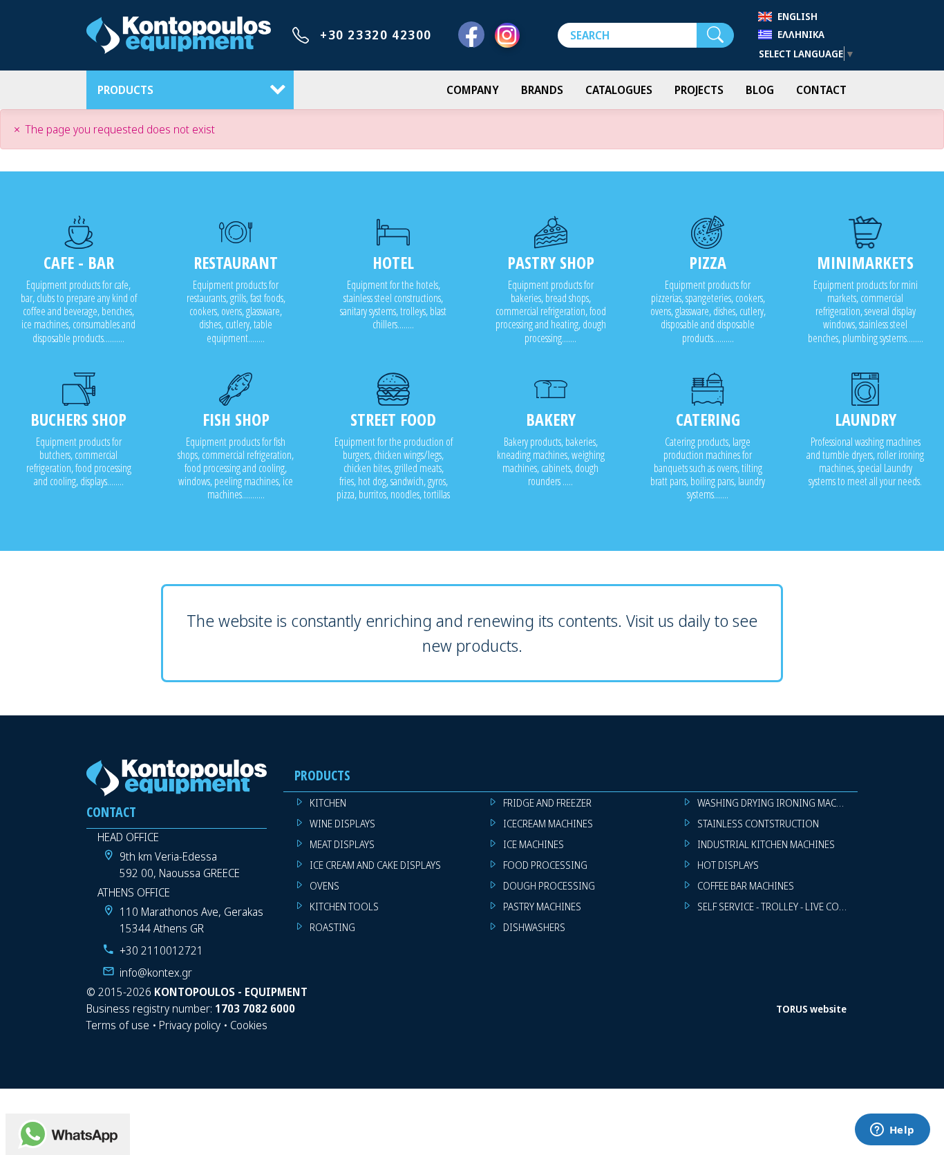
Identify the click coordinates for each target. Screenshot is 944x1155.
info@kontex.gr (156, 972)
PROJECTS (699, 89)
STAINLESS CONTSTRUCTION (758, 823)
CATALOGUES (618, 89)
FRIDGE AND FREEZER (547, 802)
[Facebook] (471, 35)
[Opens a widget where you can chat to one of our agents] (892, 1131)
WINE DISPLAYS (342, 823)
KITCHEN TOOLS (344, 906)
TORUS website (811, 1008)
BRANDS (542, 89)
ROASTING (332, 927)
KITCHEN (328, 802)
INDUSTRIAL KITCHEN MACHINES (766, 844)
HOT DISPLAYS (728, 865)
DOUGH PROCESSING (549, 885)
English (797, 16)
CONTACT (821, 89)
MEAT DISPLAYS (342, 844)
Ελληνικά (800, 34)
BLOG (760, 89)
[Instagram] (507, 35)
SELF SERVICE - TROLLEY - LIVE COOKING (777, 906)
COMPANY (472, 89)
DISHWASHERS (534, 927)
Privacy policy (189, 1025)
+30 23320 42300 (376, 34)
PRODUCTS (125, 89)
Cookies (248, 1025)
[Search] (715, 35)
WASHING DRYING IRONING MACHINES (777, 802)
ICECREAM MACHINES (548, 823)
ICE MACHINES (533, 844)
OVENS (324, 885)
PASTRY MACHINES (542, 906)
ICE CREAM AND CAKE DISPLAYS (375, 865)
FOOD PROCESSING (545, 865)
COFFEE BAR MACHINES (745, 885)
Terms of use (117, 1025)
